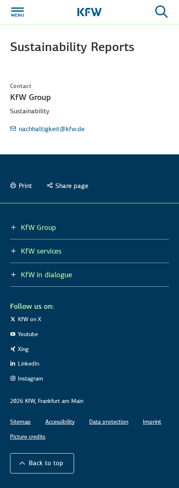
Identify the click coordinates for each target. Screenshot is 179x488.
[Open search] (161, 12)
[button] (42, 463)
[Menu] (17, 12)
